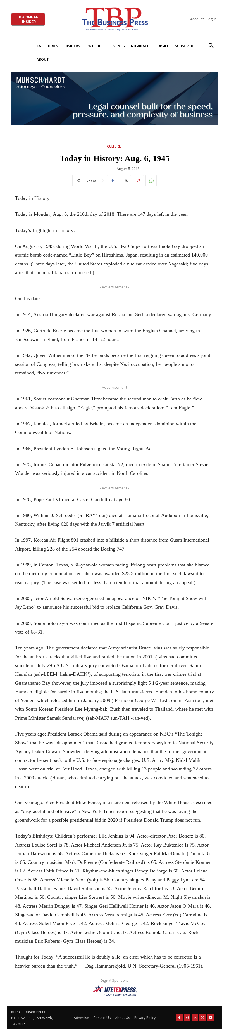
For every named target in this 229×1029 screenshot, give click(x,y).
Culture (114, 146)
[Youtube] (210, 1017)
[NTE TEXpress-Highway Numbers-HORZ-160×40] (114, 990)
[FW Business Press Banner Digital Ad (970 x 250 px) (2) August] (114, 98)
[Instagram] (187, 1017)
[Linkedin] (195, 1017)
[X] (125, 180)
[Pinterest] (138, 180)
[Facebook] (112, 180)
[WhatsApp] (151, 180)
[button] (211, 46)
